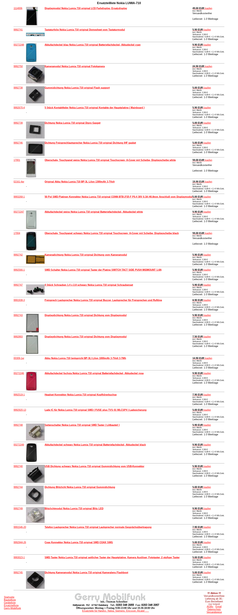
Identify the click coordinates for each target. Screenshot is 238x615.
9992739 (18, 122)
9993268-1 (19, 196)
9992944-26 (20, 542)
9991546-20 (20, 527)
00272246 (19, 373)
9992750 (18, 66)
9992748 (18, 425)
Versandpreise (214, 612)
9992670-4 (19, 107)
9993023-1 (19, 557)
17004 (17, 233)
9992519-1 (19, 394)
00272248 (19, 44)
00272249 (19, 444)
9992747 (18, 285)
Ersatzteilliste (11, 605)
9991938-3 (19, 300)
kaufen (202, 8)
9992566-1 (19, 269)
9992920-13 (20, 410)
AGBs (210, 606)
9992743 (18, 315)
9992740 (18, 466)
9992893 (18, 336)
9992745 (18, 572)
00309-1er (19, 358)
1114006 (18, 8)
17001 (17, 160)
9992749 (18, 508)
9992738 (18, 87)
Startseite (9, 597)
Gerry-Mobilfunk (12, 608)
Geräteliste (10, 602)
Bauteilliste (10, 599)
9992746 (18, 142)
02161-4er (19, 181)
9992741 (18, 29)
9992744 (18, 487)
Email (219, 606)
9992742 (18, 254)
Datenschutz (214, 609)
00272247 (19, 211)
